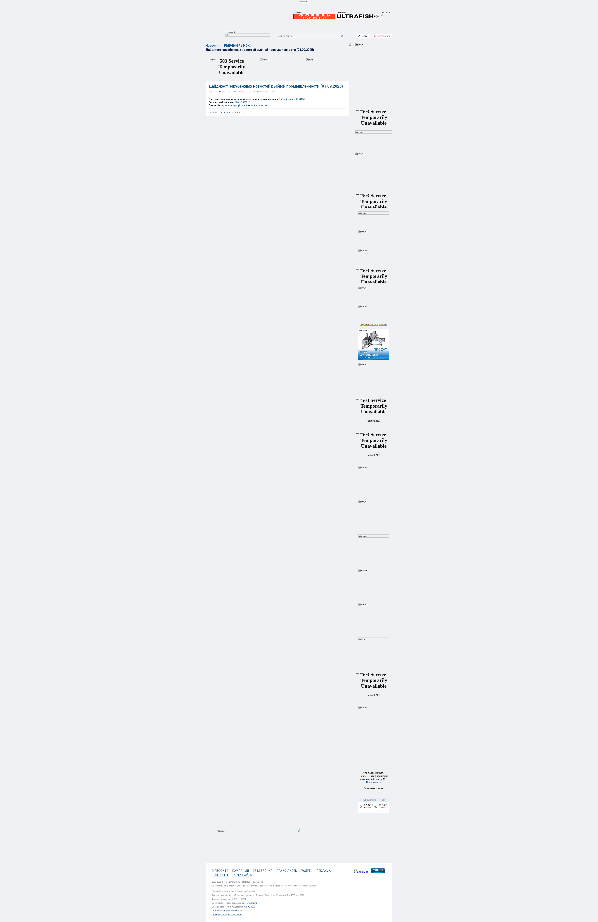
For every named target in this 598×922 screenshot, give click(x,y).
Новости (212, 45)
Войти (364, 36)
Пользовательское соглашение (227, 911)
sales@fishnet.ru (249, 903)
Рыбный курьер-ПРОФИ (292, 99)
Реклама (323, 870)
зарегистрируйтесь (235, 105)
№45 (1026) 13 (242, 102)
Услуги (307, 870)
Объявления (263, 870)
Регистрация (383, 36)
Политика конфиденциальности (227, 914)
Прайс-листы (287, 870)
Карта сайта (242, 875)
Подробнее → (373, 782)
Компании (240, 870)
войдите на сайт (260, 105)
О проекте (220, 870)
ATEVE (247, 907)
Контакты (220, 875)
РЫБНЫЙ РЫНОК (237, 45)
